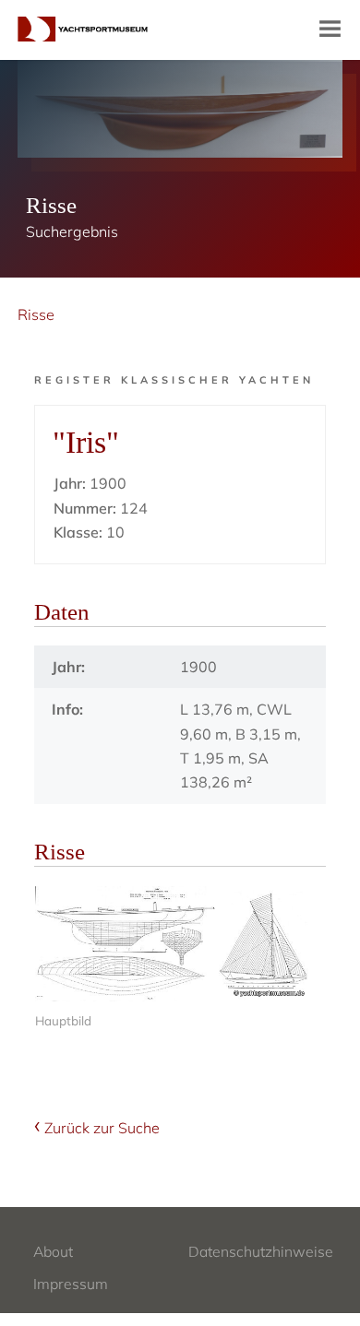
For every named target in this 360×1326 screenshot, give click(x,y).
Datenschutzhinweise (260, 1251)
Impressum (70, 1283)
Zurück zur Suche (102, 1128)
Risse (36, 314)
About (53, 1251)
